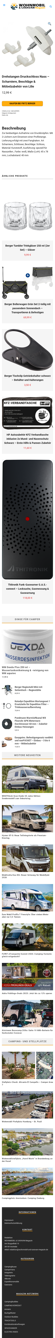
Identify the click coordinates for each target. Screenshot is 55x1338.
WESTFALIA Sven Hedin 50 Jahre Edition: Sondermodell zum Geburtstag (21, 797)
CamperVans (9, 1270)
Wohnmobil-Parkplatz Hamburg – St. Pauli (22, 1121)
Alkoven (7, 1279)
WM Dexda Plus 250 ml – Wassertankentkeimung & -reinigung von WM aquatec (25, 670)
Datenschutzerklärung (13, 1223)
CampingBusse (10, 1267)
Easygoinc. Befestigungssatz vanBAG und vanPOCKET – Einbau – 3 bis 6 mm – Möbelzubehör (34, 740)
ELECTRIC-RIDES (11, 1332)
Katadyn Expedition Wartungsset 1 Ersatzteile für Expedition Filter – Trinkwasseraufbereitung (32, 704)
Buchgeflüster (10, 1313)
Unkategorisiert (12, 113)
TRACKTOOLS (10, 1320)
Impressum (8, 1220)
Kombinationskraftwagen (14, 1324)
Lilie (7, 115)
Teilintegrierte (9, 1276)
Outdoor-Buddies (11, 1317)
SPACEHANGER (10, 1328)
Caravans (8, 1285)
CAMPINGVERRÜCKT (12, 1305)
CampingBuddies (11, 1302)
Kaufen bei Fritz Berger (22, 103)
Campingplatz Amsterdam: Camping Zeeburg (23, 1198)
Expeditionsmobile (11, 1282)
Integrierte (8, 1273)
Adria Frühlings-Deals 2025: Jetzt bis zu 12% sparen (27, 993)
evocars (7, 1309)
